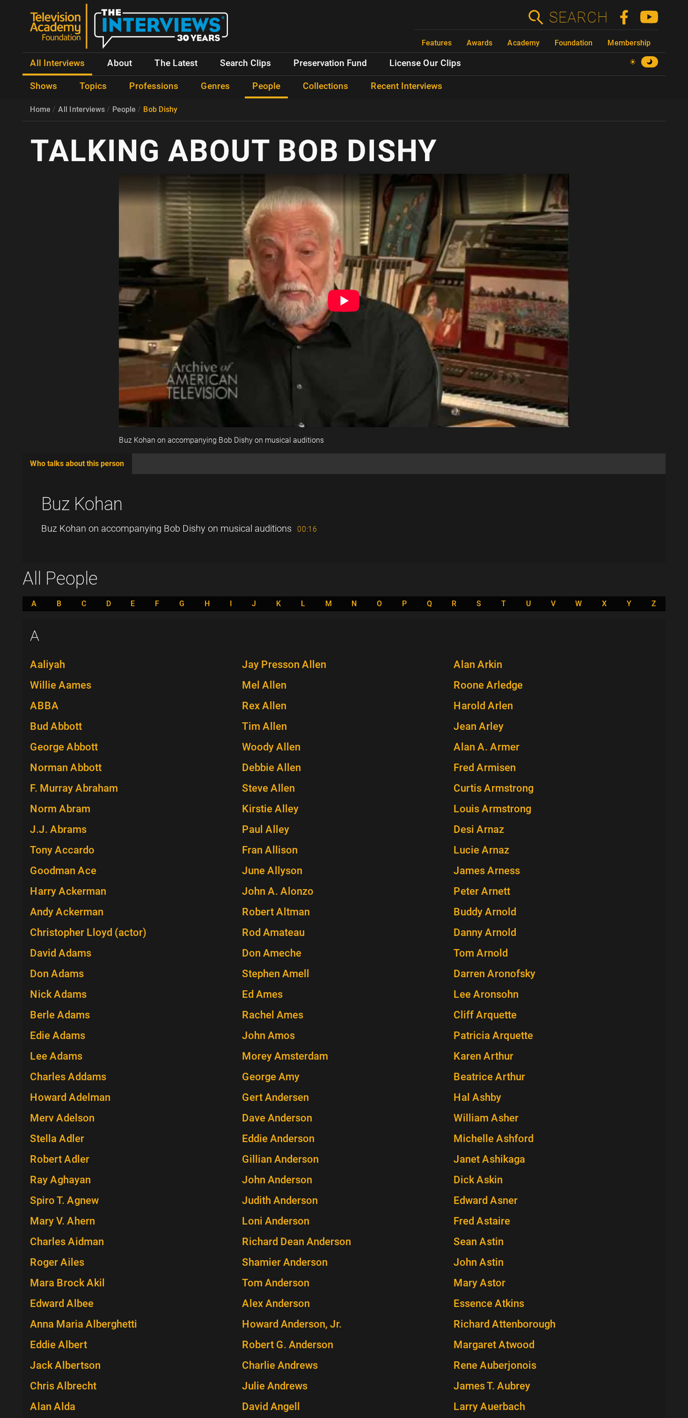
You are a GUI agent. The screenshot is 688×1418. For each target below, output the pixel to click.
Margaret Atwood (494, 1345)
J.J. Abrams (58, 829)
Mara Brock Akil (67, 1283)
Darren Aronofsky (494, 974)
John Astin (479, 1262)
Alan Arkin (478, 664)
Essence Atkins (489, 1303)
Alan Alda (52, 1406)
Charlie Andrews (280, 1365)
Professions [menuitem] (153, 86)
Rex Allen (264, 706)
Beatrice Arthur (489, 1077)
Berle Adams (60, 1015)
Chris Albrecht (63, 1386)
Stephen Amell (275, 974)
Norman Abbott (66, 767)
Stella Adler (57, 1138)
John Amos (268, 1035)
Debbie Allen (271, 767)
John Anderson (277, 1180)
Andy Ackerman (66, 912)
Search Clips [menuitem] (245, 63)
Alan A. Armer (487, 747)
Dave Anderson (277, 1118)
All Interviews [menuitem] (57, 63)
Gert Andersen (275, 1097)
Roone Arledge (488, 685)
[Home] (132, 29)
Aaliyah (47, 664)
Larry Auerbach (489, 1406)
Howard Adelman (70, 1097)
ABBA (44, 706)
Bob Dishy (160, 109)
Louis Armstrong (492, 809)
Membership (629, 42)
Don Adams (57, 974)
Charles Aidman (67, 1241)
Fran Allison (270, 850)
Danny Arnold (485, 932)
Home (40, 109)
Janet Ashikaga (489, 1159)
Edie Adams (57, 1035)
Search (578, 17)
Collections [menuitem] (325, 86)
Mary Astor (479, 1283)
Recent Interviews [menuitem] (406, 86)
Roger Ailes (57, 1262)
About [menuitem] (119, 63)
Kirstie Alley (270, 809)
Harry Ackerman (68, 891)
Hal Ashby (477, 1097)
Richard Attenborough (505, 1324)
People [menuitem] (266, 86)
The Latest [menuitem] (176, 63)
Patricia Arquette (493, 1035)
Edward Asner (486, 1200)
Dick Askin (478, 1180)
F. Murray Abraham (74, 788)
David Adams (60, 953)
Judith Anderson (280, 1200)
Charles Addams (68, 1077)
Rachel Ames (272, 1015)
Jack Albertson (65, 1365)
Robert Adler (59, 1159)
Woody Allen (271, 747)
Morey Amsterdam (285, 1056)
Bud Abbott (56, 726)
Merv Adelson (62, 1118)
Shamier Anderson (285, 1262)
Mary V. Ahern (62, 1221)
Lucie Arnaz (481, 850)
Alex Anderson (276, 1303)
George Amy (271, 1077)
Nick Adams (58, 994)
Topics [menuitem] (93, 86)
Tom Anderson (275, 1283)
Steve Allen (268, 788)
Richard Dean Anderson (296, 1241)
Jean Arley (479, 726)
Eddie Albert (58, 1345)
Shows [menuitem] (43, 86)
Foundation (574, 42)
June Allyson (272, 870)
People (124, 109)
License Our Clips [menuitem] (425, 63)
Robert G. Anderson (287, 1345)
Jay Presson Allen (284, 664)
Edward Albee (62, 1303)
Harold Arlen (483, 706)
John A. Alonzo (278, 891)
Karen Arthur (483, 1056)
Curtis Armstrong (494, 788)
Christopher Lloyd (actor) (88, 932)
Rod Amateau (273, 932)
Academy (523, 42)
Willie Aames (60, 685)
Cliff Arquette (485, 1015)
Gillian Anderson (280, 1159)
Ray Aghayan (60, 1180)
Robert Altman (276, 912)
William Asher (486, 1118)
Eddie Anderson (278, 1138)
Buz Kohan (82, 504)
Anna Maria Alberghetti (83, 1324)
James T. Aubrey (492, 1386)
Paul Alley (265, 829)
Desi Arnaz (479, 829)
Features (437, 42)
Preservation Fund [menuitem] (330, 63)
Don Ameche (271, 953)
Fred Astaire (482, 1221)
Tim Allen (264, 726)
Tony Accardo (62, 850)
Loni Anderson (275, 1221)
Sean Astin (479, 1241)
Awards (479, 42)
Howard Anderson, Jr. (292, 1324)
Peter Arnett (482, 891)
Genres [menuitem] (215, 86)
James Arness (487, 870)
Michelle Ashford (494, 1138)
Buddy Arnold (485, 912)
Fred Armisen (485, 767)
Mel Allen (264, 685)
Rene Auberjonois (495, 1365)
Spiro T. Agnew (64, 1200)
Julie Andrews (274, 1386)
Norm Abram (60, 809)
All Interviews (81, 109)
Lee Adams (56, 1056)
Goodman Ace (63, 870)
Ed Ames (262, 994)
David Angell (271, 1406)
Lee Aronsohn (486, 994)
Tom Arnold (481, 953)
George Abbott (64, 747)
